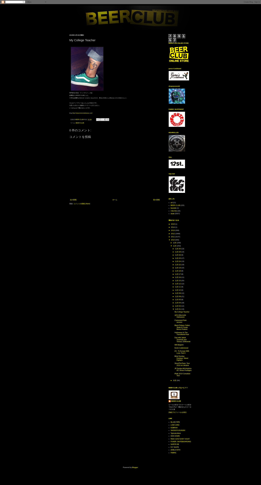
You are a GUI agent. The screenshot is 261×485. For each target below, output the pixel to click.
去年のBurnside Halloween (180, 316)
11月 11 (178, 287)
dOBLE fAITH (175, 450)
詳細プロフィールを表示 (178, 412)
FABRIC (173, 453)
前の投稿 (156, 200)
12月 (175, 243)
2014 (173, 227)
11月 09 (178, 293)
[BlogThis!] (100, 119)
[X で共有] (102, 119)
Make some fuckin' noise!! (180, 439)
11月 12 (178, 284)
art (172, 203)
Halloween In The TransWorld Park (182, 333)
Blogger (135, 467)
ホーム (114, 200)
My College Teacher (182, 312)
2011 (173, 237)
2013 (173, 230)
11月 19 (178, 268)
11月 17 (178, 274)
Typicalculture (176, 433)
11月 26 (178, 255)
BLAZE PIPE (175, 422)
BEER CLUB (80, 123)
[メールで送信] (97, 119)
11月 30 (178, 249)
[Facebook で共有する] (105, 119)
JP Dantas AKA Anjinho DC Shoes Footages (183, 369)
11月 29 (178, 252)
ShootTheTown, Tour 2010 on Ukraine (182, 364)
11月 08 (178, 296)
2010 (173, 240)
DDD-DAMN (175, 436)
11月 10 (178, 290)
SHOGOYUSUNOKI (178, 430)
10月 (175, 380)
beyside (173, 208)
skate (173, 214)
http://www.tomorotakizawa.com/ (82, 113)
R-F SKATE (175, 447)
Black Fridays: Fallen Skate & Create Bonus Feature (182, 327)
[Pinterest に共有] (107, 119)
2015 (173, 224)
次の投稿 (73, 200)
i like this (174, 211)
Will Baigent (179, 345)
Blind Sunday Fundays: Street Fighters (181, 358)
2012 (173, 234)
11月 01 (178, 309)
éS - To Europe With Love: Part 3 (182, 352)
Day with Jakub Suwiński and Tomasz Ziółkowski (182, 340)
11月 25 (178, 258)
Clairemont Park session (181, 321)
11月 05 (178, 300)
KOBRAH (174, 428)
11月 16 (178, 277)
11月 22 (178, 265)
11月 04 (178, 303)
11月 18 (178, 271)
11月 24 (178, 261)
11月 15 (178, 281)
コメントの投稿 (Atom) (81, 204)
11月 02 (178, 306)
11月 (175, 246)
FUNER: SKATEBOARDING (181, 442)
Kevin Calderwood (181, 348)
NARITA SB (175, 444)
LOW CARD (175, 425)
